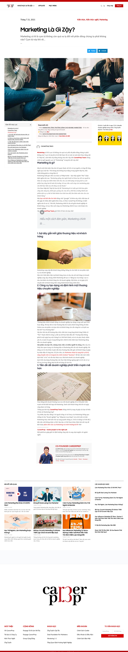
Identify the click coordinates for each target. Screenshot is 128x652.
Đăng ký (119, 5)
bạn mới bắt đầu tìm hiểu (48, 198)
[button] (92, 51)
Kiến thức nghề (92, 20)
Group (57, 460)
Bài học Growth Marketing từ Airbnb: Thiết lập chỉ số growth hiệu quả (18, 157)
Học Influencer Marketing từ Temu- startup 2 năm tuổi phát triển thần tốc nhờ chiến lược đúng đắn (18, 161)
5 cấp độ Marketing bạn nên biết (105, 525)
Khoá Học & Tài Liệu (25, 6)
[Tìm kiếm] (101, 6)
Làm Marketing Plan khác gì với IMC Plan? (19, 145)
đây (111, 129)
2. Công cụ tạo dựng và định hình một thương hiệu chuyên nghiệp (18, 139)
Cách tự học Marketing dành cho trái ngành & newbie (18, 150)
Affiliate (41, 6)
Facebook (85, 459)
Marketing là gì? (12, 132)
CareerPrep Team (12, 130)
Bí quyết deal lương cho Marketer (17, 147)
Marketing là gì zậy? (13, 128)
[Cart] (104, 5)
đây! (48, 132)
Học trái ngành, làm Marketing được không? (18, 153)
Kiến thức (81, 20)
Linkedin (75, 459)
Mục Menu (53, 6)
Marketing (103, 20)
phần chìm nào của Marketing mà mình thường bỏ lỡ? (61, 425)
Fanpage (62, 460)
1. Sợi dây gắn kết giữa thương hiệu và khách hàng (18, 135)
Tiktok (80, 459)
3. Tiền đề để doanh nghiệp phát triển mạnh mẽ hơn (18, 142)
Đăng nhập (110, 5)
